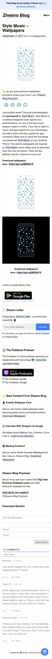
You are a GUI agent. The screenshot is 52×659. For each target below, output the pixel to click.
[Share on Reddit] (18, 105)
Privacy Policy (12, 336)
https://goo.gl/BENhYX (21, 164)
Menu (47, 15)
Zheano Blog (16, 15)
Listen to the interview (22, 436)
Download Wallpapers (14, 416)
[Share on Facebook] (6, 105)
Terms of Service (42, 333)
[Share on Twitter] (12, 105)
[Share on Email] (25, 105)
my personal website (31, 4)
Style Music (28, 116)
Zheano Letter (23, 316)
